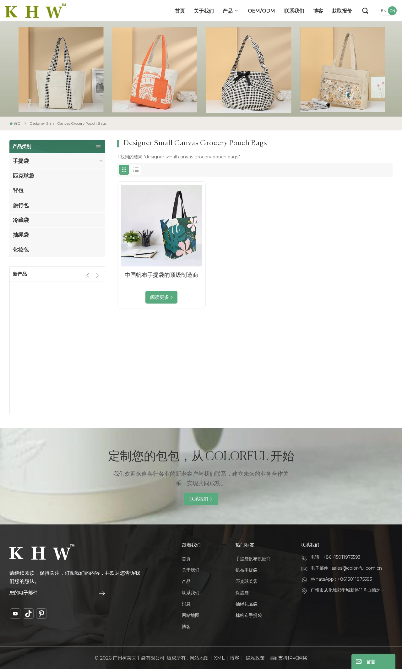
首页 (180, 11)
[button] (97, 275)
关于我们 (204, 11)
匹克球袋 (23, 176)
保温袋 (242, 592)
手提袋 (21, 161)
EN (383, 10)
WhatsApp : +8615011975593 (341, 579)
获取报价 (342, 11)
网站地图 (190, 615)
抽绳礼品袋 (247, 604)
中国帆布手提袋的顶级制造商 (161, 274)
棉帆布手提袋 (249, 615)
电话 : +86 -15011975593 (336, 557)
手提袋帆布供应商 (253, 559)
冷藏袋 (21, 220)
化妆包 (21, 249)
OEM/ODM (261, 11)
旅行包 (21, 205)
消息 (186, 604)
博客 (318, 11)
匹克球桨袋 (247, 581)
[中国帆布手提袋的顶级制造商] (161, 225)
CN (392, 10)
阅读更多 (159, 297)
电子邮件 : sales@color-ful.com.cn (346, 568)
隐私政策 (255, 658)
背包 (18, 190)
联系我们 (294, 11)
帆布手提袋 (247, 570)
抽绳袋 (21, 235)
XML (219, 658)
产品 (228, 11)
